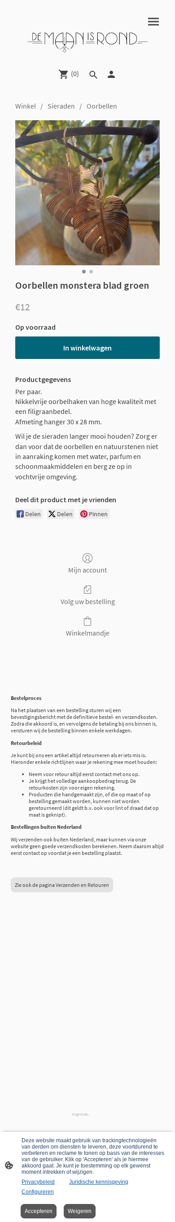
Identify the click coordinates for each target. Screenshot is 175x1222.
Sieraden (61, 105)
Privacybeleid (38, 1182)
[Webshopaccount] (111, 74)
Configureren (38, 1192)
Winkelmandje (87, 632)
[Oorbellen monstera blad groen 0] (87, 192)
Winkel (25, 105)
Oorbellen (102, 105)
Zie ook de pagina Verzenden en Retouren (62, 884)
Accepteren (38, 1211)
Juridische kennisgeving (98, 1182)
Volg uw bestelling (88, 601)
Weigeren (80, 1211)
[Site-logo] (87, 41)
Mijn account (87, 569)
